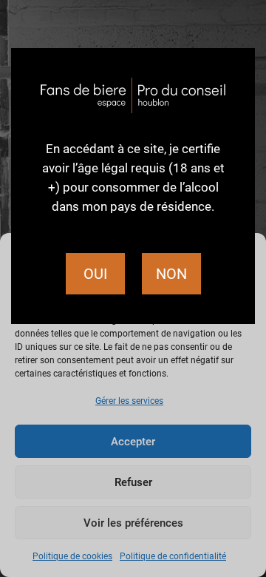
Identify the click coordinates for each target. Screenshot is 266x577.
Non (171, 274)
